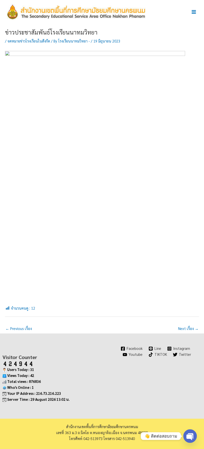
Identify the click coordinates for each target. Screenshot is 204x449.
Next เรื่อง (188, 328)
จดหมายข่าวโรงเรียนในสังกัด (28, 41)
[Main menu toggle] (194, 12)
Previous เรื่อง (18, 328)
